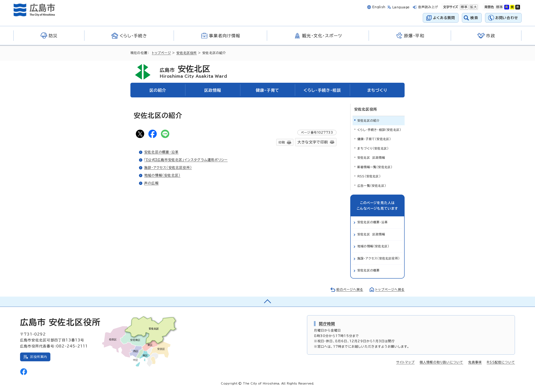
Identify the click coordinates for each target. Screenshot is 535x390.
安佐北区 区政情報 (371, 157)
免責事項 (475, 362)
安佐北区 (193, 71)
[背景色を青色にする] (506, 7)
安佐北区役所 (186, 52)
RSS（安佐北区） (369, 176)
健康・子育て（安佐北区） (374, 139)
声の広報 (151, 183)
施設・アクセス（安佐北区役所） (168, 167)
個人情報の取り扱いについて (441, 362)
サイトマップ (405, 362)
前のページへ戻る (349, 289)
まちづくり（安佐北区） (373, 148)
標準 (463, 7)
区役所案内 (38, 356)
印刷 (282, 142)
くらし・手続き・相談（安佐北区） (379, 129)
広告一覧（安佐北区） (371, 185)
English (379, 7)
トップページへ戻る (390, 289)
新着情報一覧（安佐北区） (374, 167)
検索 (474, 17)
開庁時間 (327, 323)
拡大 (473, 7)
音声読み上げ (428, 7)
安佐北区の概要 (368, 270)
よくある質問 (444, 17)
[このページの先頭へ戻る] (267, 302)
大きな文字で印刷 (312, 142)
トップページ (161, 52)
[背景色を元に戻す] (499, 7)
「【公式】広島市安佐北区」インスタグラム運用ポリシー (186, 159)
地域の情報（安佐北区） (162, 175)
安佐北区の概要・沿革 (161, 152)
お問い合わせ (506, 17)
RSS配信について (501, 362)
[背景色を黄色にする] (512, 7)
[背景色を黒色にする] (517, 7)
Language (401, 7)
